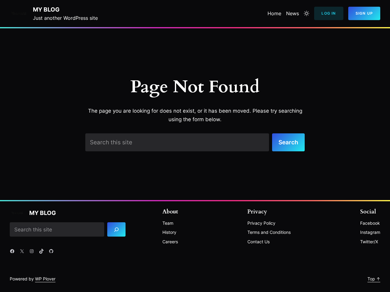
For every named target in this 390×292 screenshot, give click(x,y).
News (292, 13)
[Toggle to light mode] (306, 13)
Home (274, 13)
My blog (46, 9)
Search (288, 142)
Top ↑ (373, 278)
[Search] (116, 229)
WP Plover (45, 278)
